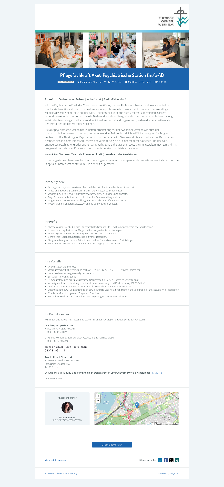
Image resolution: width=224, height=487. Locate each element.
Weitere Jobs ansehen (55, 460)
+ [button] (98, 396)
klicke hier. (157, 372)
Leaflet (150, 424)
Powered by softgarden (168, 473)
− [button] (98, 400)
